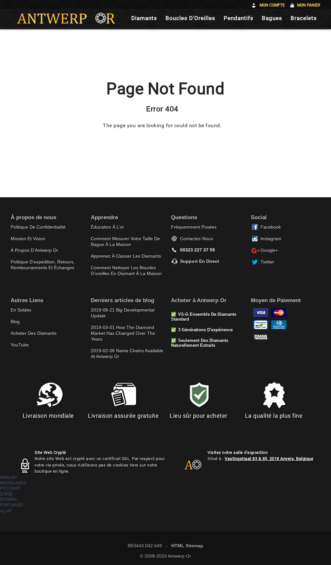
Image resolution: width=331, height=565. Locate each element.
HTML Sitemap (187, 545)
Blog (15, 321)
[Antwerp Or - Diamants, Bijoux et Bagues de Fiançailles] (66, 18)
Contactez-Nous (196, 238)
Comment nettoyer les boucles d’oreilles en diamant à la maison (126, 270)
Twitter (267, 261)
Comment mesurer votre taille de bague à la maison (125, 241)
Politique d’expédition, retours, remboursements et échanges (43, 264)
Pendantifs (238, 18)
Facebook (271, 227)
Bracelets (304, 18)
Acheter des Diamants (34, 333)
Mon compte (272, 5)
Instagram (271, 238)
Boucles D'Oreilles (190, 18)
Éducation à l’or (107, 227)
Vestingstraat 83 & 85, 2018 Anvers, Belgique (269, 458)
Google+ (269, 250)
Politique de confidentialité (38, 227)
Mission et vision (28, 238)
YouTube (20, 344)
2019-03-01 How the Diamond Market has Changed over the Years (123, 333)
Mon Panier (308, 5)
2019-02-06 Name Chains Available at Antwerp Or (127, 353)
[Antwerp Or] (188, 467)
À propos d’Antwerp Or (34, 250)
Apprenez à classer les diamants (126, 256)
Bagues (272, 18)
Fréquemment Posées (194, 227)
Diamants (144, 18)
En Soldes (21, 310)
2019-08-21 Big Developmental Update (123, 312)
